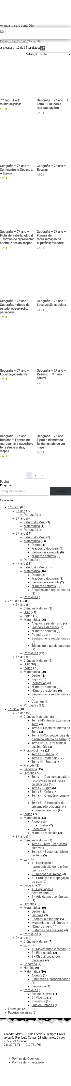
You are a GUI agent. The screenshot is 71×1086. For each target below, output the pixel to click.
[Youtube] (41, 1076)
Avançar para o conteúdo (17, 25)
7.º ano (23, 41)
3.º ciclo (13, 41)
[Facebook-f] (9, 1076)
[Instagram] (30, 1076)
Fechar (4, 481)
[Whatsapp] (19, 1076)
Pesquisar (6, 485)
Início (3, 41)
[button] (69, 33)
